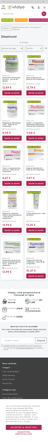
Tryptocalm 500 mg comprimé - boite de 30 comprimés (35, 262)
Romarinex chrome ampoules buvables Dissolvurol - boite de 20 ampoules (11, 263)
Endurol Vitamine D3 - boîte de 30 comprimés (35, 169)
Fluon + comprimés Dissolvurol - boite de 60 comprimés (11, 169)
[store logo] (18, 7)
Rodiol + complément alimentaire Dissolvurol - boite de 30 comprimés (36, 124)
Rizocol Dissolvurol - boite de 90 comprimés (35, 78)
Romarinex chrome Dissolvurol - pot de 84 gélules (11, 79)
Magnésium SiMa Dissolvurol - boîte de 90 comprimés (11, 124)
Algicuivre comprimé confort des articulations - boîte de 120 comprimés (12, 216)
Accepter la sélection (24, 427)
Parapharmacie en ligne (20, 27)
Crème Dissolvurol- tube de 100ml (35, 214)
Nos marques (34, 27)
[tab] (12, 48)
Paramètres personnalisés (23, 433)
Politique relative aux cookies (18, 421)
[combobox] (24, 14)
